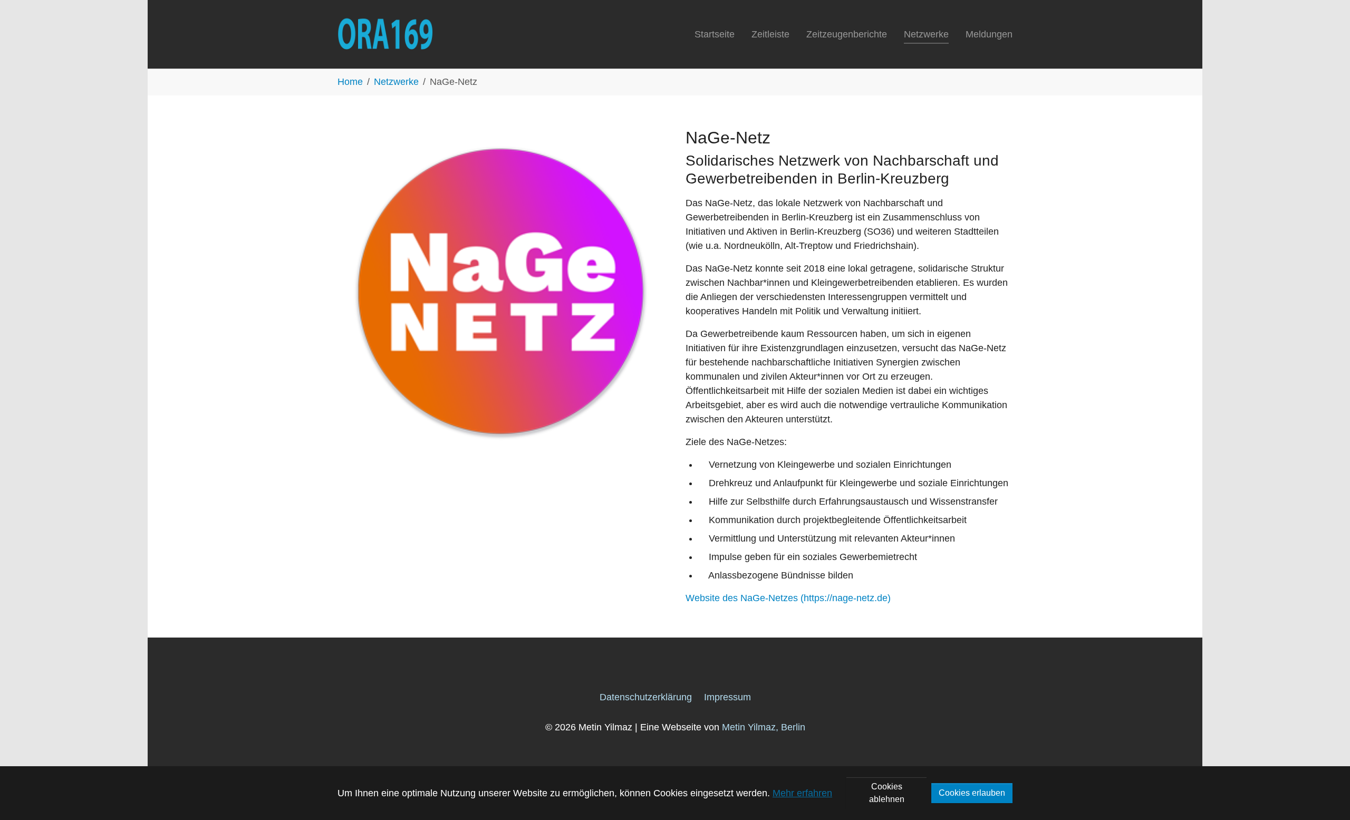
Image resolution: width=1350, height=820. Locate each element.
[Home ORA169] (385, 34)
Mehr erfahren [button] (802, 793)
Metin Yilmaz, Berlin (763, 727)
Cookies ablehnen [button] (886, 793)
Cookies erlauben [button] (972, 792)
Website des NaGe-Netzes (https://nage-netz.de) (788, 598)
